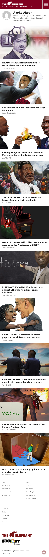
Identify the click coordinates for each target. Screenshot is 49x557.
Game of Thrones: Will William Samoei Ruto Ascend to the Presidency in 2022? (24, 243)
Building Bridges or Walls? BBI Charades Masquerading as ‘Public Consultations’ (22, 154)
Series (28, 482)
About (4, 482)
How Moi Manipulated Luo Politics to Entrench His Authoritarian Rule (21, 64)
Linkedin (4, 519)
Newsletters (6, 489)
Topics (28, 485)
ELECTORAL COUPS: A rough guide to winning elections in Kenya (23, 470)
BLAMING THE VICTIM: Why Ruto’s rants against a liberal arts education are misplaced (22, 290)
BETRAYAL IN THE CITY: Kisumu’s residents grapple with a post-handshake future (24, 381)
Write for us (6, 495)
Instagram (5, 515)
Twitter (4, 512)
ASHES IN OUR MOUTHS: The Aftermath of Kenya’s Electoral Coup (23, 426)
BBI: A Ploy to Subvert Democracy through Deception (24, 109)
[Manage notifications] (44, 552)
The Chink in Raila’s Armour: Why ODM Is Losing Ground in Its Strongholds (23, 199)
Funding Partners (31, 498)
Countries (29, 489)
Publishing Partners (32, 492)
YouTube (4, 522)
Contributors (30, 495)
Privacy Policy (6, 553)
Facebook (5, 509)
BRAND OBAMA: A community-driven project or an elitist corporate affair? (21, 336)
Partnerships (6, 485)
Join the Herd (6, 492)
